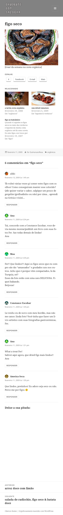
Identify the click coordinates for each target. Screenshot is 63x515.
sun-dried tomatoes (40, 108)
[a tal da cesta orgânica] (17, 98)
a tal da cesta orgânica (14, 108)
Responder (11, 204)
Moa (12, 253)
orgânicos (51, 152)
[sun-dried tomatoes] (43, 98)
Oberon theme (11, 511)
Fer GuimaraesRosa (35, 152)
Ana (12, 215)
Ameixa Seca (17, 376)
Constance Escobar (20, 302)
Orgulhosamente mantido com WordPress (36, 511)
